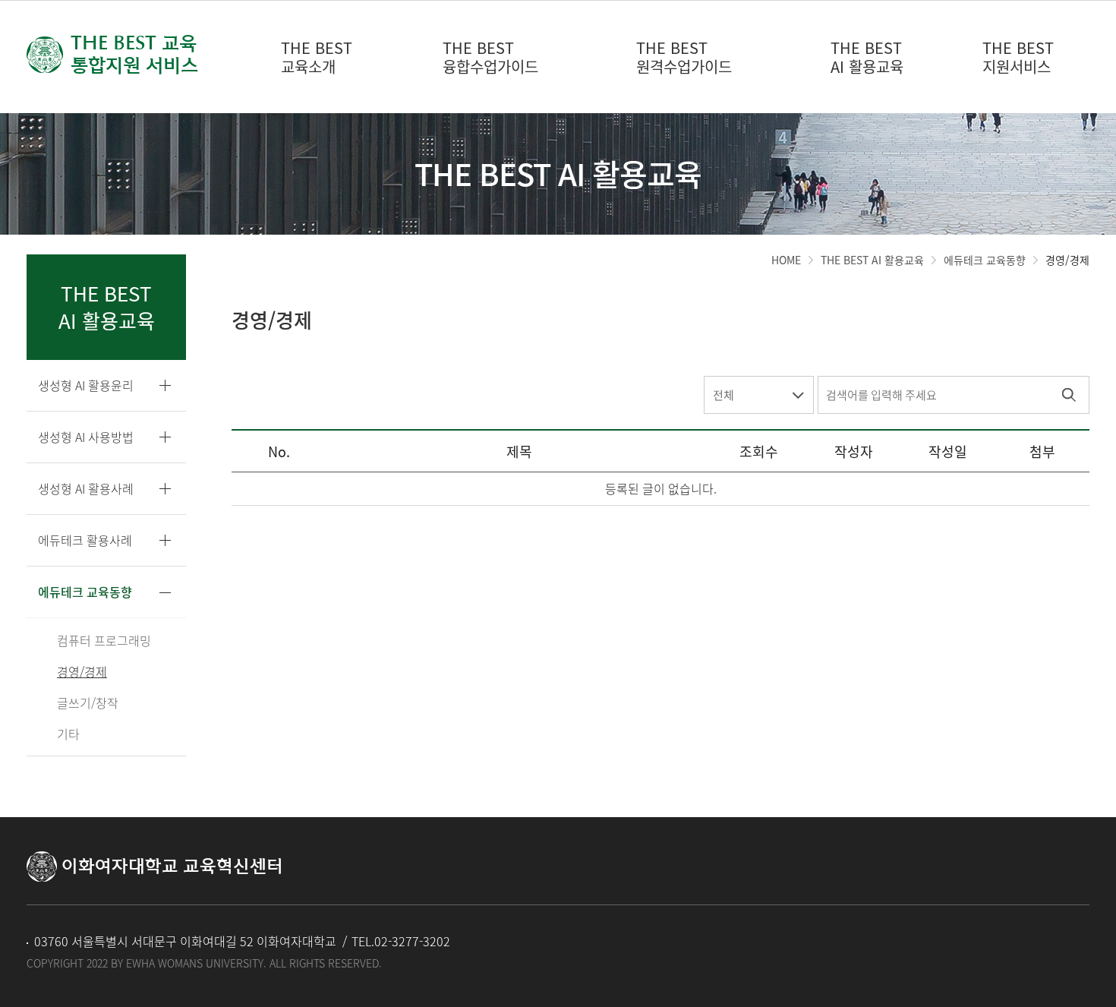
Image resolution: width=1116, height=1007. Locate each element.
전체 (723, 395)
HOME (786, 259)
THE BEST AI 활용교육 (872, 259)
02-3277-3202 (412, 941)
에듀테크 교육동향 (985, 259)
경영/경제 (1067, 259)
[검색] (1068, 395)
